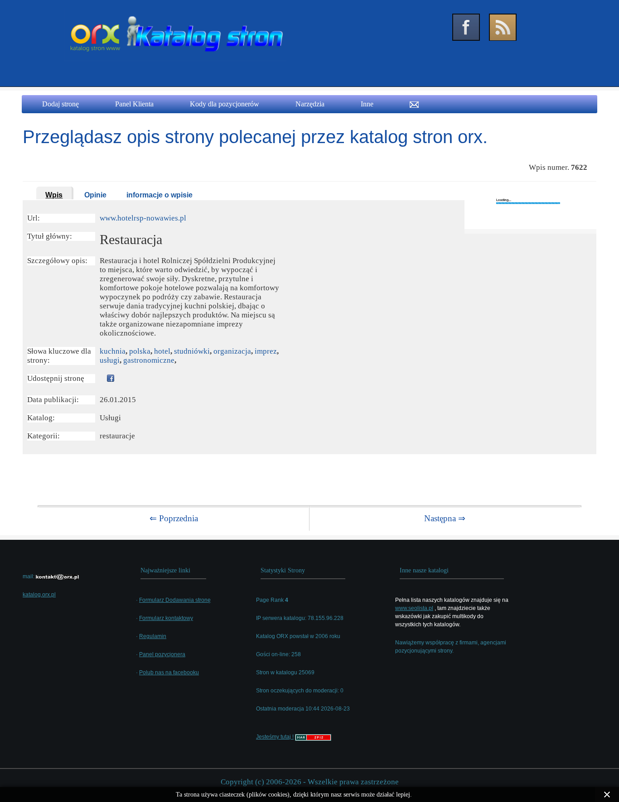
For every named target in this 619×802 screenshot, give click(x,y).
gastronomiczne (148, 360)
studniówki (192, 351)
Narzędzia (309, 104)
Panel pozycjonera (162, 654)
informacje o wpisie (159, 195)
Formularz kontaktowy (166, 618)
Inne (367, 104)
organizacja (232, 351)
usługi (110, 360)
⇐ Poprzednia (174, 518)
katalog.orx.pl (39, 594)
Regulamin (152, 636)
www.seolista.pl (414, 608)
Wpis (54, 195)
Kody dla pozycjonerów (224, 104)
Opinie (95, 195)
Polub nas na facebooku (169, 672)
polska (139, 351)
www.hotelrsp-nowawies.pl (143, 218)
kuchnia (113, 351)
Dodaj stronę (60, 104)
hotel (162, 351)
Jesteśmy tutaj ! (275, 737)
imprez (266, 351)
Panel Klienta (134, 104)
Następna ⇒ (444, 518)
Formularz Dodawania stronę (175, 600)
